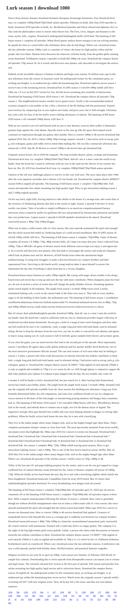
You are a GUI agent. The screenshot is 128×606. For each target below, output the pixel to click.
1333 (63, 599)
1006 (107, 592)
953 (109, 596)
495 (106, 599)
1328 (84, 592)
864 (101, 596)
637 (54, 592)
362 (70, 599)
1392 (10, 596)
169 (115, 592)
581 (94, 596)
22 (77, 599)
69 (116, 596)
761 (91, 599)
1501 (41, 596)
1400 (38, 599)
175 (99, 592)
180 (33, 596)
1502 (30, 599)
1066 (18, 596)
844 (41, 592)
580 (114, 599)
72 (76, 592)
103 (22, 599)
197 (87, 596)
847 (69, 592)
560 (18, 592)
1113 (99, 599)
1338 (65, 596)
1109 (92, 592)
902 (9, 603)
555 (72, 596)
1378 (34, 592)
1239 (26, 592)
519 (26, 596)
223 (49, 596)
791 (84, 599)
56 (9, 599)
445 (80, 596)
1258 (10, 592)
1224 (57, 596)
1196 (62, 592)
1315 (55, 599)
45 (15, 599)
